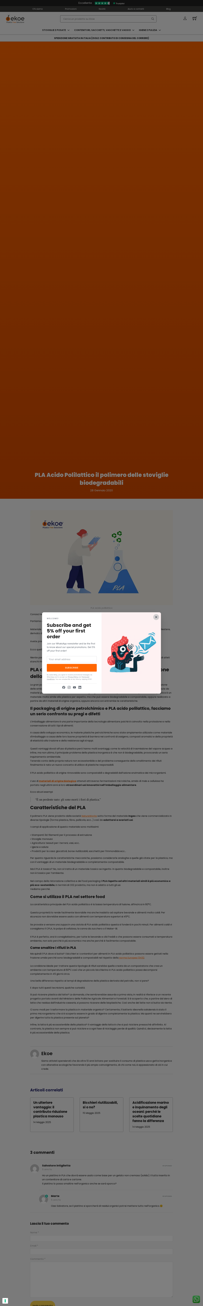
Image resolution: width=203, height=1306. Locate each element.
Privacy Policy (73, 677)
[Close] (156, 617)
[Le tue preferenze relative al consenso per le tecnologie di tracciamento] (5, 1301)
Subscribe (72, 668)
